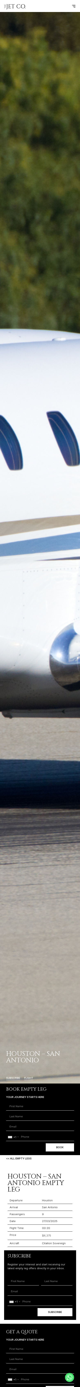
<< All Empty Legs (19, 1158)
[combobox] (13, 1137)
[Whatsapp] (69, 1377)
